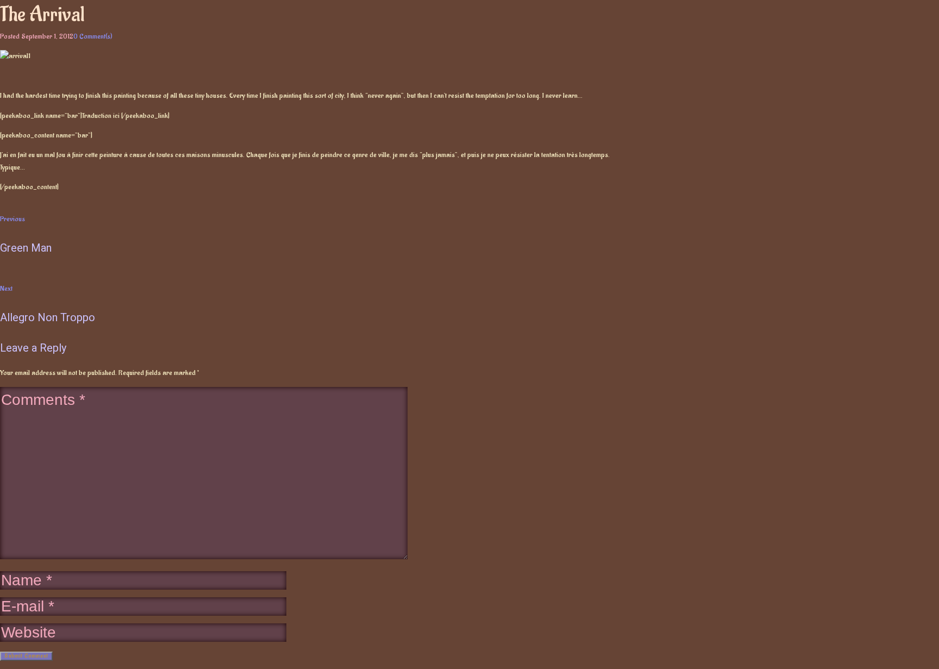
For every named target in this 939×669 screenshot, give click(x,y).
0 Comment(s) (92, 36)
